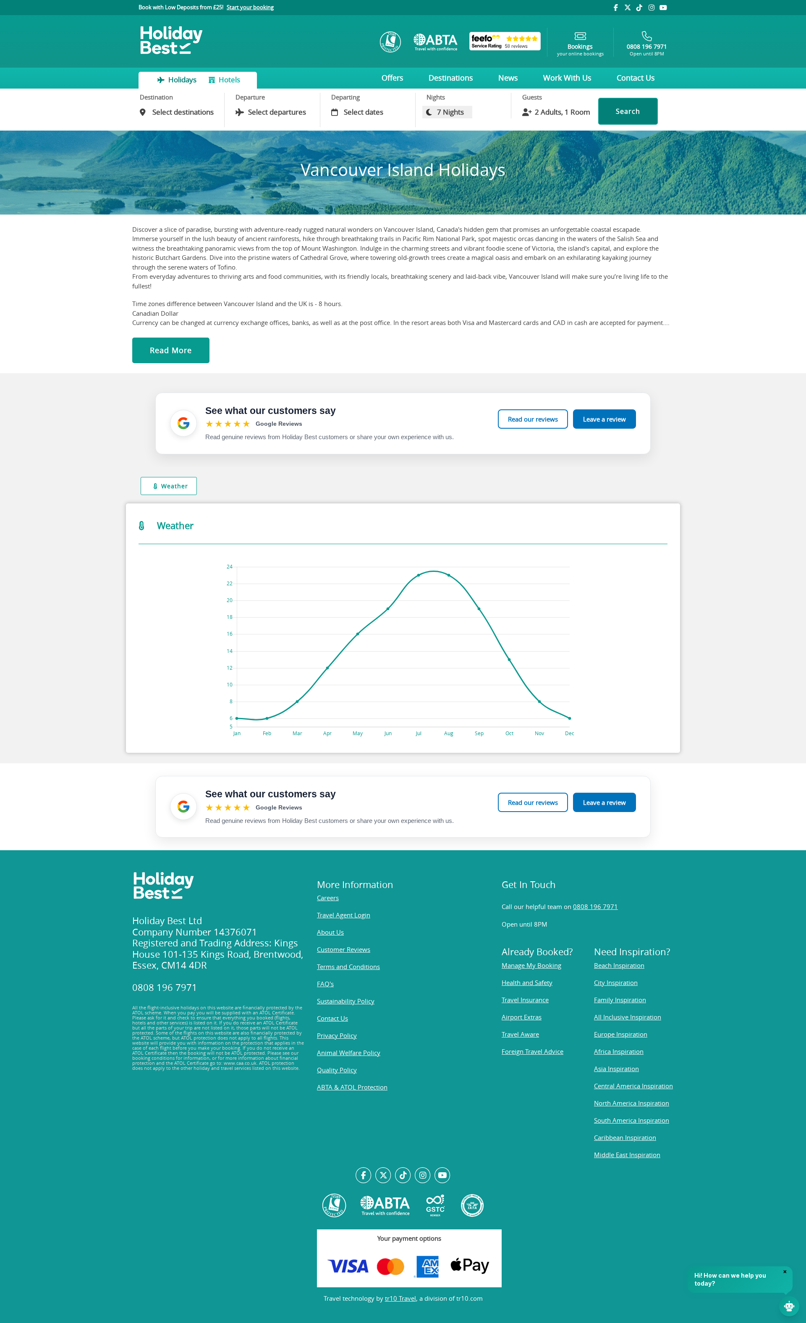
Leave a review (604, 419)
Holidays (182, 79)
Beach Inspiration (619, 965)
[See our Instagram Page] (422, 1176)
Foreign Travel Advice (532, 1051)
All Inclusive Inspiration (627, 1017)
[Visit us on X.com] (383, 1176)
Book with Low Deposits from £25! (206, 7)
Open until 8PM (647, 49)
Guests (532, 97)
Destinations (451, 78)
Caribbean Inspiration (625, 1137)
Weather (174, 486)
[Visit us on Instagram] (651, 7)
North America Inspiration (631, 1103)
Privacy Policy (337, 1035)
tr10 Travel (400, 1298)
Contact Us (636, 78)
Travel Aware (520, 1034)
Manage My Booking (531, 965)
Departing (345, 97)
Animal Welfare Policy (348, 1052)
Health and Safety (527, 982)
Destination (156, 97)
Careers (328, 897)
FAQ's (325, 984)
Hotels (228, 79)
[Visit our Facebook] (615, 7)
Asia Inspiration (616, 1068)
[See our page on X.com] (627, 7)
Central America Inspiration (633, 1086)
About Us (330, 932)
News (508, 78)
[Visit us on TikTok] (639, 7)
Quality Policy (337, 1070)
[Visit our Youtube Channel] (663, 7)
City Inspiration (616, 982)
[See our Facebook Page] (364, 1176)
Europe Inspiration (620, 1034)
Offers (392, 78)
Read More (171, 350)
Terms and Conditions (348, 966)
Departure (250, 97)
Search (628, 111)
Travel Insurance (525, 1000)
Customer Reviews (343, 949)
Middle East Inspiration (627, 1154)
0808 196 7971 (595, 906)
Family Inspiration (620, 1000)
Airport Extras (522, 1017)
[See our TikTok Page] (403, 1176)
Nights (436, 97)
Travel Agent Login (343, 915)
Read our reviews (533, 419)
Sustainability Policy (345, 1001)
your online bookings (580, 49)
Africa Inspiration (619, 1051)
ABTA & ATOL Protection (352, 1087)
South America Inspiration (631, 1120)
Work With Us (567, 78)
